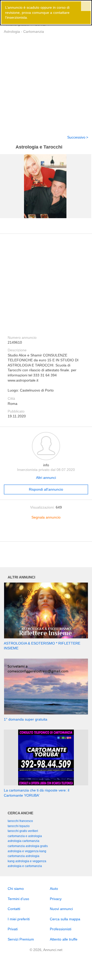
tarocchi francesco (20, 821)
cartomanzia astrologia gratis (28, 846)
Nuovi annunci (61, 909)
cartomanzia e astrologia (25, 836)
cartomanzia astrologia (23, 856)
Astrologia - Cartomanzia (24, 31)
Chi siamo (16, 889)
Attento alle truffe (63, 939)
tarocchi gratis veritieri (23, 831)
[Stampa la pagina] (46, 534)
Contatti (14, 909)
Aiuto (54, 889)
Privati (13, 929)
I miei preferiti (19, 919)
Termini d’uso (18, 899)
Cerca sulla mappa (65, 919)
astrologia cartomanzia (23, 841)
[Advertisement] (46, 81)
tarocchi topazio (19, 826)
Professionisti (60, 929)
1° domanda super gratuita (25, 719)
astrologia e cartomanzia (25, 866)
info (46, 465)
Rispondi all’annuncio (46, 489)
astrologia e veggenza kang (27, 851)
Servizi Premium (21, 939)
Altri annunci (46, 478)
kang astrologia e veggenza (27, 861)
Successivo (76, 137)
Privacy (56, 899)
